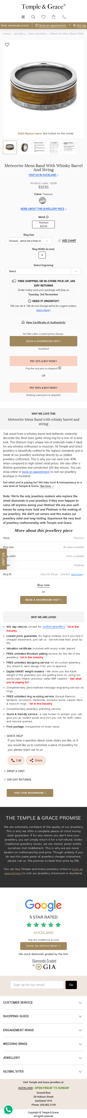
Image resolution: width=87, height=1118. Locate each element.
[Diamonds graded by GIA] (44, 967)
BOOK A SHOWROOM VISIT (42, 341)
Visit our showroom (29, 792)
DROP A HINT (16, 771)
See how (46, 486)
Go (71, 985)
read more (77, 574)
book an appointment (36, 472)
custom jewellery (53, 626)
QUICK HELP (15, 735)
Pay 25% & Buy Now (43, 361)
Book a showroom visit (42, 599)
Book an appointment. (53, 25)
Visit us (3, 559)
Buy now (43, 585)
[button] (47, 217)
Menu (23, 15)
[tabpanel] (43, 89)
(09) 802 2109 (48, 1105)
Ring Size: (29, 234)
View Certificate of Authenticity (46, 322)
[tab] (9, 147)
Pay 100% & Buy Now (43, 387)
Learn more (42, 310)
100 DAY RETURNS (19, 779)
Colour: (43, 194)
